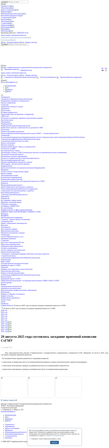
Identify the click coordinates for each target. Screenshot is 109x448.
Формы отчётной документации (12, 273)
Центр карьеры (6, 282)
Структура (5, 105)
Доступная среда (7, 120)
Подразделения (6, 124)
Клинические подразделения (11, 177)
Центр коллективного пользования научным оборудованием (23, 168)
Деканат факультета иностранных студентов (17, 187)
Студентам (5, 23)
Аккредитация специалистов (11, 286)
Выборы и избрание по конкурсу (13, 294)
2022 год (4, 318)
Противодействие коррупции (71, 77)
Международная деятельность (12, 14)
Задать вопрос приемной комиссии (13, 35)
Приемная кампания (8, 238)
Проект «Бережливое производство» (14, 223)
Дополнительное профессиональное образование (19, 290)
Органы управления (8, 103)
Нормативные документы (10, 298)
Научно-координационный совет (13, 160)
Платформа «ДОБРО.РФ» (10, 206)
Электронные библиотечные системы (14, 141)
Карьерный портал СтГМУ (10, 265)
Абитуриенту (6, 21)
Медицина (5, 12)
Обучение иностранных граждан (13, 233)
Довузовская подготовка (10, 231)
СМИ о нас (5, 116)
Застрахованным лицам (9, 175)
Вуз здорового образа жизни (11, 200)
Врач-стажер (5, 261)
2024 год (4, 314)
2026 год (4, 310)
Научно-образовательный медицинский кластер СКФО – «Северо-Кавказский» (30, 133)
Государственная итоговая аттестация (14, 263)
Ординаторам (6, 25)
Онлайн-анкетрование (9, 248)
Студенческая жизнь (8, 256)
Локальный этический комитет (12, 154)
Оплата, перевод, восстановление (13, 250)
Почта (3, 302)
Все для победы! (7, 208)
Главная (4, 305)
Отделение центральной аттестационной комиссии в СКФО (23, 181)
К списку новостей (9, 400)
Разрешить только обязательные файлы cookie (46, 439)
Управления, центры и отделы (12, 107)
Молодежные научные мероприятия (14, 156)
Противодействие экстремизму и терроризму (17, 114)
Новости (10, 305)
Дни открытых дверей (9, 229)
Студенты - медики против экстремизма (15, 219)
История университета (9, 112)
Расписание (5, 129)
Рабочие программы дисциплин (12, 131)
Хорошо (54, 442)
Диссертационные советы (10, 150)
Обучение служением (8, 204)
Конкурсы (4, 214)
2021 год (4, 320)
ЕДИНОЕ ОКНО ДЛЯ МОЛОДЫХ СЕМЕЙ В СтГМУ (21, 212)
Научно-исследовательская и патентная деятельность (20, 158)
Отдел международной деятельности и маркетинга (19, 189)
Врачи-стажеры (6, 173)
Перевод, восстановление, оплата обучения (16, 269)
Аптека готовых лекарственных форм (14, 172)
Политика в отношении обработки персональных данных (22, 118)
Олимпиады (5, 135)
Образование (5, 8)
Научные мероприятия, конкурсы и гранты (16, 162)
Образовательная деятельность (12, 246)
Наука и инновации (8, 10)
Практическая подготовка (10, 252)
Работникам (5, 31)
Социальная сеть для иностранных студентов (17, 191)
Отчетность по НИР (8, 149)
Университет (5, 6)
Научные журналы (7, 145)
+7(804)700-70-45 (22, 33)
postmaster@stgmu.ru (8, 411)
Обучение (4, 267)
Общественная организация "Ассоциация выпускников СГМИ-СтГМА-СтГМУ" (30, 281)
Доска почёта (6, 110)
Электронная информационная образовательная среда (20, 139)
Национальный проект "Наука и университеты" (18, 147)
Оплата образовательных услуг (12, 237)
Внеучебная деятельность (10, 15)
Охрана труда (6, 300)
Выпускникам (6, 27)
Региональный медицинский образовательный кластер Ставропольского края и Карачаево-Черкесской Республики (43, 137)
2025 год (4, 312)
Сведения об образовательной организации (16, 37)
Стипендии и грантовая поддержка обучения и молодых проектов (25, 254)
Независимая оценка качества (11, 179)
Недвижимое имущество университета (15, 101)
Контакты (4, 19)
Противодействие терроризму (12, 217)
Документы (5, 108)
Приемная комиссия (11, 69)
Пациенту (4, 183)
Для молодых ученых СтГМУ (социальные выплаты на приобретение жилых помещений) (34, 152)
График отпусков (7, 296)
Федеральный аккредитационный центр (15, 126)
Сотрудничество (7, 17)
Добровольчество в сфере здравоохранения (16, 210)
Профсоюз (4, 303)
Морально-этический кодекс (11, 202)
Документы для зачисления (11, 288)
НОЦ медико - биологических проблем (15, 164)
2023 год (4, 316)
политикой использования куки (54, 435)
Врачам (3, 29)
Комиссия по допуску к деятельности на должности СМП (22, 128)
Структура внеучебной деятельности (14, 194)
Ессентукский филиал (8, 40)
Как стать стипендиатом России (12, 242)
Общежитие (5, 198)
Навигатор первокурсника (10, 244)
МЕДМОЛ (4, 216)
